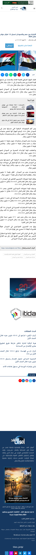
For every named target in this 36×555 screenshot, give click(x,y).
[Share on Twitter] (23, 75)
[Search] (2, 8)
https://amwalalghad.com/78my (11, 248)
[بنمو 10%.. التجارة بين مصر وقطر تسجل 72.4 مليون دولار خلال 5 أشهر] (30, 114)
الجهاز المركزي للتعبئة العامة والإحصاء (12, 254)
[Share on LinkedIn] (15, 75)
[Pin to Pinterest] (19, 75)
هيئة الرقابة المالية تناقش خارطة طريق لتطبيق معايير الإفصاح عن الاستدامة (18, 345)
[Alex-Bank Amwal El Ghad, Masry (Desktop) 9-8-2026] (18, 2)
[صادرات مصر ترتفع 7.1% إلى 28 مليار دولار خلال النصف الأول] (30, 121)
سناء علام (31, 40)
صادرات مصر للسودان (30, 257)
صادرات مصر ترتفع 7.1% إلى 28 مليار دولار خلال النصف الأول (13, 121)
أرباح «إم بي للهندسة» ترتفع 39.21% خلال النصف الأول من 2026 (18, 352)
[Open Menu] (34, 8)
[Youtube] (16, 553)
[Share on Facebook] (27, 75)
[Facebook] (29, 553)
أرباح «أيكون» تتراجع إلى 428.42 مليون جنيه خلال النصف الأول (18, 337)
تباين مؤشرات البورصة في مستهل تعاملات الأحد (19, 366)
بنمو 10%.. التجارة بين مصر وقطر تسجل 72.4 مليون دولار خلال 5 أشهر (13, 114)
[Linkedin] (20, 553)
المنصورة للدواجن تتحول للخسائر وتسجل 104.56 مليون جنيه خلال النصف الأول (18, 360)
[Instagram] (11, 553)
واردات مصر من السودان (17, 257)
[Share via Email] (2, 75)
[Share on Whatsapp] (11, 75)
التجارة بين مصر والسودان (29, 254)
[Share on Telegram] (6, 75)
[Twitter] (25, 553)
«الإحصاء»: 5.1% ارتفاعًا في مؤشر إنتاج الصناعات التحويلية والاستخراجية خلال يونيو (13, 107)
